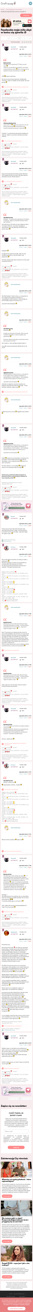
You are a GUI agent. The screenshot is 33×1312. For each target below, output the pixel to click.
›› (29, 38)
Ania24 (13, 516)
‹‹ (8, 38)
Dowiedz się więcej (24, 1304)
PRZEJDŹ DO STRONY (16, 1308)
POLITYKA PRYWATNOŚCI (19, 1293)
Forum (2, 9)
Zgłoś (29, 56)
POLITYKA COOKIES (11, 1296)
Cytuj (20, 56)
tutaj (4, 1142)
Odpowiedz (26, 15)
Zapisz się (16, 1147)
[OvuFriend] (8, 5)
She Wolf (13, 47)
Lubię (25, 56)
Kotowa (13, 547)
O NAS (10, 1293)
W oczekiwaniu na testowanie (14, 9)
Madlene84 (14, 932)
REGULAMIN (22, 1296)
